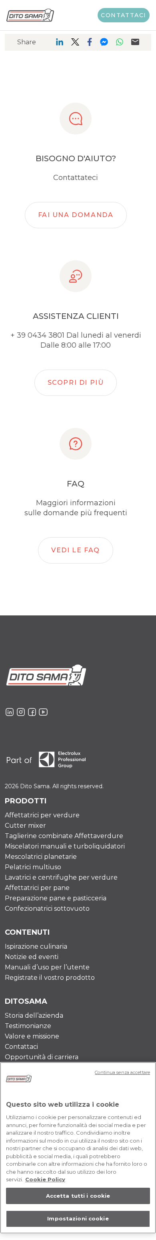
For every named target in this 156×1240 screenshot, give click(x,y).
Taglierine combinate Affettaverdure (64, 836)
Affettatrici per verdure (42, 815)
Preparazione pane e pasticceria (55, 898)
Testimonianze (28, 1026)
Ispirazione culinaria (36, 946)
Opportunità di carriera (41, 1057)
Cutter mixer (25, 825)
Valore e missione (32, 1036)
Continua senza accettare (122, 1072)
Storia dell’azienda (34, 1015)
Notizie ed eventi (31, 957)
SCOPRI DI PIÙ (76, 382)
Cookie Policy (45, 1179)
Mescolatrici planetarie (41, 856)
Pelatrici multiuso (33, 867)
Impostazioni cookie (77, 1218)
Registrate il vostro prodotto (50, 977)
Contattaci (123, 15)
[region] (78, 1148)
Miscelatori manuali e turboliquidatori (65, 846)
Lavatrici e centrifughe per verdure (61, 877)
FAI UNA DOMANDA (76, 215)
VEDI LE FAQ (75, 550)
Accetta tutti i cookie (78, 1196)
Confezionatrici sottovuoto (47, 908)
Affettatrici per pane (37, 888)
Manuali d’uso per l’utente (47, 967)
